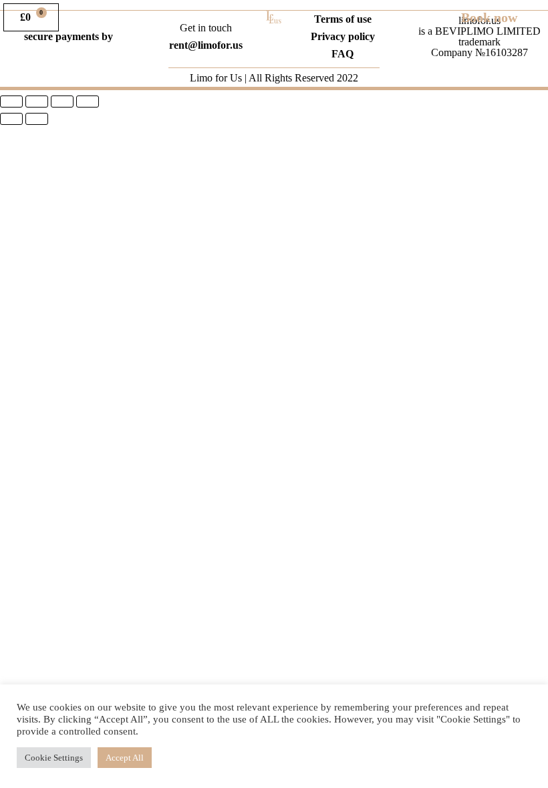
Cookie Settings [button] (54, 758)
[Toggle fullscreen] (62, 101)
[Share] (36, 101)
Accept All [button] (125, 758)
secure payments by (68, 36)
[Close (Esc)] (11, 101)
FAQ (342, 53)
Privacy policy (343, 36)
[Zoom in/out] (87, 101)
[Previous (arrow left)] (11, 119)
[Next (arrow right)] (36, 119)
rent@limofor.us (206, 45)
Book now (489, 17)
